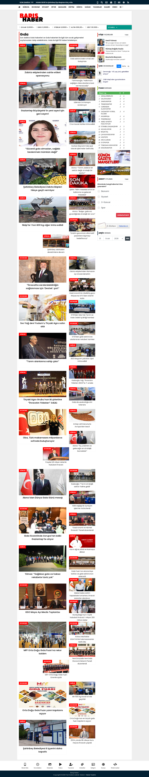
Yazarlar (71, 768)
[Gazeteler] (119, 2)
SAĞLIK (88, 7)
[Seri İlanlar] (115, 2)
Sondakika (37, 768)
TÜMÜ (126, 35)
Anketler (82, 768)
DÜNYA (79, 7)
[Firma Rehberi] (111, 2)
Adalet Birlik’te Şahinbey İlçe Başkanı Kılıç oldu (54, 2)
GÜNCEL (26, 7)
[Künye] (124, 2)
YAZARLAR (97, 7)
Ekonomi (105, 191)
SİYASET (45, 7)
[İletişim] (106, 2)
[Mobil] (97, 2)
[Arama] (102, 2)
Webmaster (115, 768)
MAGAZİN (62, 7)
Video (60, 768)
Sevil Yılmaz (111, 40)
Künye (103, 768)
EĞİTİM (71, 7)
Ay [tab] (128, 66)
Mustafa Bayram (113, 57)
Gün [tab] (118, 66)
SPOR (53, 7)
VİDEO (114, 7)
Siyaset (104, 196)
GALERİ (107, 7)
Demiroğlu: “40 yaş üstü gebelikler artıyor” (114, 73)
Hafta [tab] (124, 66)
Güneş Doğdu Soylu (114, 49)
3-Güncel (105, 202)
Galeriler (50, 768)
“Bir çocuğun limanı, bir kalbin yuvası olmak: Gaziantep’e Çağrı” (117, 44)
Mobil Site (25, 768)
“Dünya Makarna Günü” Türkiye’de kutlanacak (117, 52)
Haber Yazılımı (91, 775)
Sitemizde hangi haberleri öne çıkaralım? (110, 185)
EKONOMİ (36, 7)
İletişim (93, 768)
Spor (103, 207)
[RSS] (128, 2)
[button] (121, 7)
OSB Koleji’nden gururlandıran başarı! (112, 80)
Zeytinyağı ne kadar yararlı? (115, 59)
